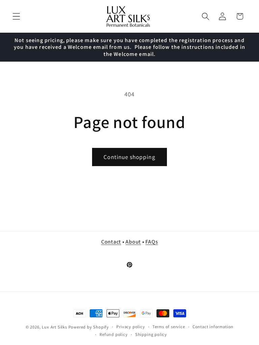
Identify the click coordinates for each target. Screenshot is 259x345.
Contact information (213, 327)
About (133, 241)
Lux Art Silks (54, 327)
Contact (111, 241)
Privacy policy (130, 327)
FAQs (151, 241)
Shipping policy (151, 334)
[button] (16, 16)
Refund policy (113, 334)
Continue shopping (129, 157)
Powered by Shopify (88, 327)
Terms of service (168, 327)
